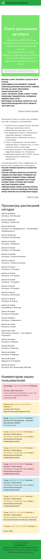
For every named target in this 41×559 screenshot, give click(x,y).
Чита (3, 106)
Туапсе (34, 94)
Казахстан (31, 168)
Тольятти (27, 101)
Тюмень (35, 87)
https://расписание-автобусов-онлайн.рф (20, 520)
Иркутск (18, 91)
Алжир (21, 184)
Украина (13, 168)
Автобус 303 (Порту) (12, 409)
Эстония (19, 182)
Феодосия (17, 103)
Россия (4, 168)
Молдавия (6, 177)
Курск (25, 103)
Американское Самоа (11, 187)
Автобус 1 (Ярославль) (12, 499)
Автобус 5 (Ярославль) (13, 450)
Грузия (32, 180)
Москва (5, 79)
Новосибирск (7, 84)
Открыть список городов (28, 111)
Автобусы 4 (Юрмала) (10, 355)
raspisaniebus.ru (20, 545)
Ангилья (26, 187)
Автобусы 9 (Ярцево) (9, 342)
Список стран (32, 197)
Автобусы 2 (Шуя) (8, 327)
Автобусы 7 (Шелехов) (10, 222)
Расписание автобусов (16, 3)
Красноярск (23, 89)
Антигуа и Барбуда (19, 189)
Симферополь (19, 96)
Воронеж (15, 87)
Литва (12, 182)
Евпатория (6, 103)
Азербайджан (8, 180)
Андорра (5, 189)
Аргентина (33, 189)
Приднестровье (19, 177)
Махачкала (25, 87)
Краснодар (6, 96)
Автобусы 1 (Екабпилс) (10, 244)
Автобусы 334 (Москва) (10, 216)
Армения (31, 177)
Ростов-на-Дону (9, 89)
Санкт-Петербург (17, 79)
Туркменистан (29, 175)
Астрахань (17, 101)
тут (36, 163)
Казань (4, 82)
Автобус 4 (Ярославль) (13, 466)
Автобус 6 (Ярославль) (13, 434)
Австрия (5, 184)
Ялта (36, 79)
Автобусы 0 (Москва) (9, 348)
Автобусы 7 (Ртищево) (10, 282)
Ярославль (6, 101)
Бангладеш (32, 192)
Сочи (17, 99)
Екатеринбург (21, 84)
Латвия (4, 182)
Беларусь (21, 168)
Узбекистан (7, 170)
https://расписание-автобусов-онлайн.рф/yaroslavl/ (19, 439)
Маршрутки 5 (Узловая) (10, 361)
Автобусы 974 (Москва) (10, 237)
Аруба (4, 192)
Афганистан (13, 192)
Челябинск (31, 96)
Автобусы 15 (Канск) (9, 301)
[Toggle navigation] (36, 3)
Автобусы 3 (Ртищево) (10, 276)
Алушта (29, 79)
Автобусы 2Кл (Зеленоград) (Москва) (16, 367)
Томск (27, 94)
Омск (11, 99)
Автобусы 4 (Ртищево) (10, 269)
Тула (34, 101)
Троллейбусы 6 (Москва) (11, 307)
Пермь (21, 94)
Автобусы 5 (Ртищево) (10, 288)
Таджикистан (21, 180)
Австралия (29, 182)
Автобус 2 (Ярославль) (13, 483)
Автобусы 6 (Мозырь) (10, 314)
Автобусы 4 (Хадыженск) (11, 320)
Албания (14, 184)
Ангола (34, 187)
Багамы (22, 192)
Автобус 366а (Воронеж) (13, 391)
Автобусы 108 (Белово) (10, 295)
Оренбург (32, 103)
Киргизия (17, 175)
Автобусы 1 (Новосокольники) (13, 256)
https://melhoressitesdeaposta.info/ (17, 411)
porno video (8, 531)
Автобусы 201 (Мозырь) (10, 250)
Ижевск (5, 99)
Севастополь (7, 91)
